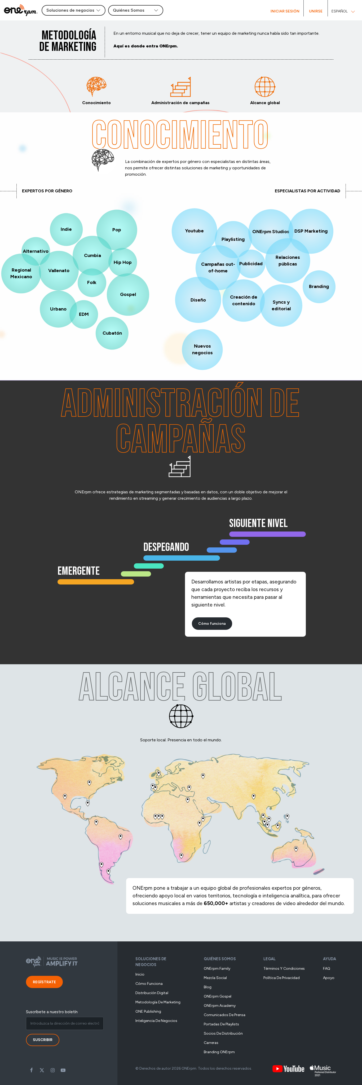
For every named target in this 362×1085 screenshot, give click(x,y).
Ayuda (329, 958)
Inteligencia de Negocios (156, 1020)
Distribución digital (151, 993)
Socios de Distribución (223, 1033)
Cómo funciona (212, 623)
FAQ (326, 968)
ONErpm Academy (220, 1005)
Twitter (42, 1070)
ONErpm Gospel (217, 996)
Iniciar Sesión (285, 11)
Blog (207, 987)
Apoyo (328, 978)
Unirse (316, 11)
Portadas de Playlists (221, 1024)
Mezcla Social (215, 978)
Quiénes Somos (220, 958)
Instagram (52, 1070)
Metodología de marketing (157, 1002)
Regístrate (44, 982)
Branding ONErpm (219, 1052)
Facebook (31, 1070)
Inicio (139, 974)
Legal (269, 958)
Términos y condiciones (284, 968)
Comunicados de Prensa (224, 1015)
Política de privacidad (281, 978)
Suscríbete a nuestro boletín (52, 1011)
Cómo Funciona (149, 983)
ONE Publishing (148, 1011)
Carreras (211, 1042)
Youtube (63, 1070)
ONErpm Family (217, 968)
